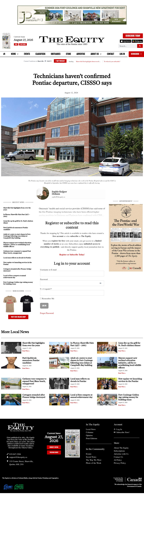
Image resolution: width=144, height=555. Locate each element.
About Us (95, 54)
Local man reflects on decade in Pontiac (17, 258)
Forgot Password (47, 313)
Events (27, 54)
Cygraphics (54, 478)
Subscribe (135, 54)
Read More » (26, 351)
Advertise (80, 54)
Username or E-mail (48, 269)
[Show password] (100, 283)
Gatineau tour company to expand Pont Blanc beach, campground (34, 381)
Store (68, 54)
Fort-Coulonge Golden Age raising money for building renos (128, 397)
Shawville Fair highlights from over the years (88, 61)
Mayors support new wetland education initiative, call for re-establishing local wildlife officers (17, 244)
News (13, 54)
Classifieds (40, 54)
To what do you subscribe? (112, 61)
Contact (110, 54)
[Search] (140, 46)
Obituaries (55, 54)
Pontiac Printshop (43, 478)
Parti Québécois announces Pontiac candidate (30, 360)
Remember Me (48, 298)
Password (44, 279)
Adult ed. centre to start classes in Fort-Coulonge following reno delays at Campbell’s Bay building (17, 236)
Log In (122, 54)
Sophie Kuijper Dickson (59, 193)
